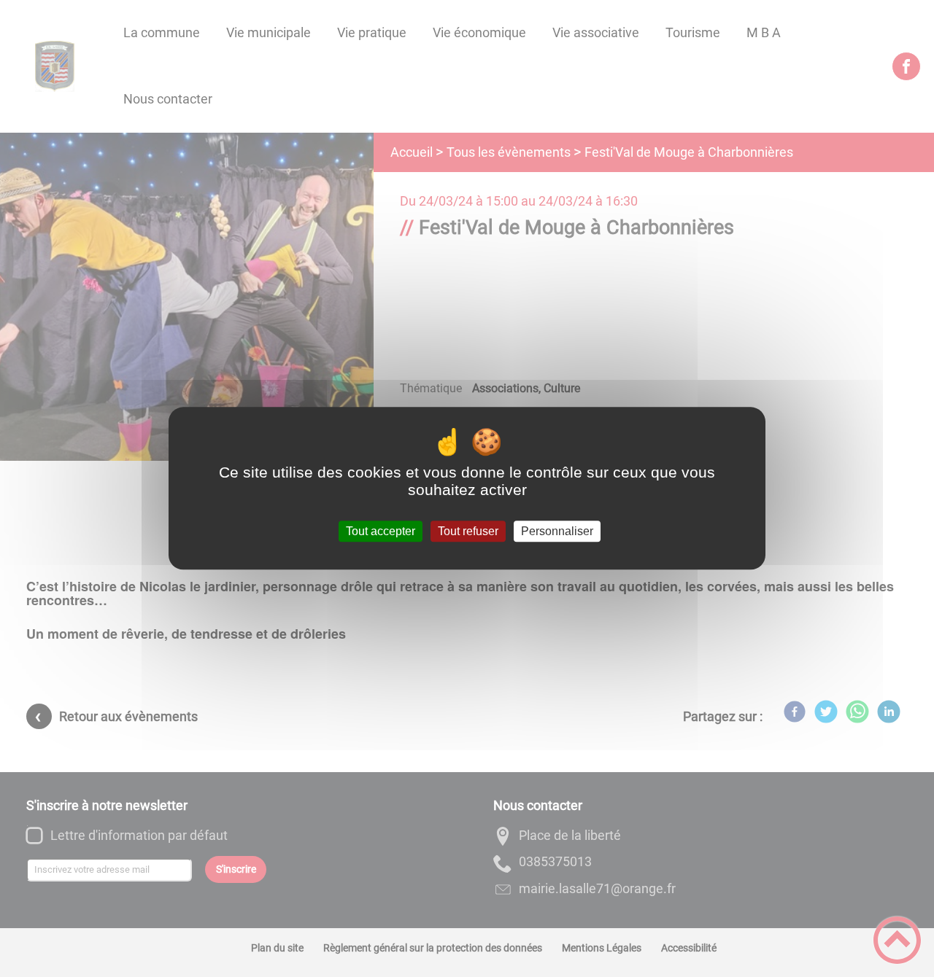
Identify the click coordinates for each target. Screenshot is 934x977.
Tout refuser (468, 531)
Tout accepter (380, 531)
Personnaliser (557, 531)
